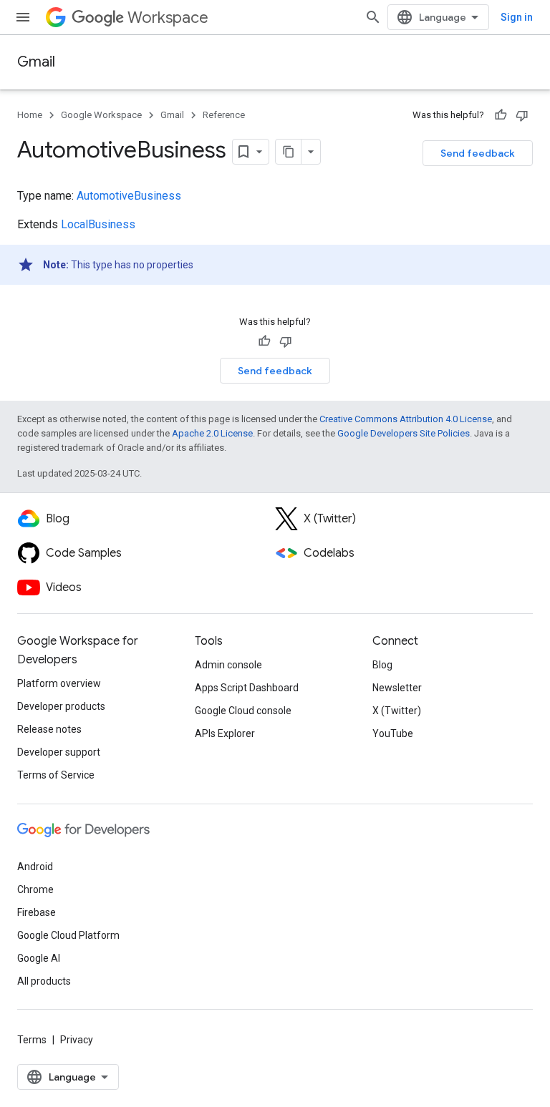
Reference (224, 114)
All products (44, 981)
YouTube (392, 733)
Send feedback (477, 153)
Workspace (167, 17)
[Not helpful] (522, 115)
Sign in (517, 17)
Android (35, 866)
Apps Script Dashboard (247, 687)
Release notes (49, 729)
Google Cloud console (243, 710)
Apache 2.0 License (212, 433)
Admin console (228, 664)
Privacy (76, 1039)
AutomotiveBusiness (129, 196)
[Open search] (373, 17)
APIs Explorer (225, 733)
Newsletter (397, 687)
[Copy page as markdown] (288, 152)
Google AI (38, 958)
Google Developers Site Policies (403, 433)
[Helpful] (500, 115)
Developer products (61, 706)
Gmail (36, 62)
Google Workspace (101, 114)
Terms (32, 1039)
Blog (382, 664)
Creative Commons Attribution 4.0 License (405, 419)
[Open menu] (23, 17)
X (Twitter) (396, 710)
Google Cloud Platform (68, 935)
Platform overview (59, 683)
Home (29, 114)
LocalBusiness (98, 224)
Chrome (35, 889)
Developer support (58, 752)
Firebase (36, 912)
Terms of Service (56, 775)
